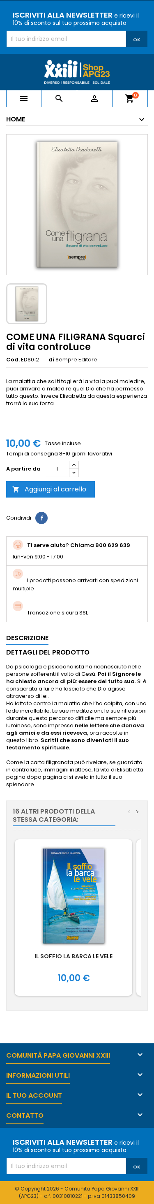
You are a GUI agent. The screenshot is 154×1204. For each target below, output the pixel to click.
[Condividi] (41, 518)
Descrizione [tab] (27, 638)
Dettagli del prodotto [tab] (48, 652)
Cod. (13, 359)
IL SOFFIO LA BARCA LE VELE (73, 956)
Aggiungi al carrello (49, 489)
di (51, 359)
